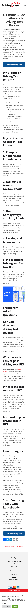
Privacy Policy (14, 582)
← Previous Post (8, 547)
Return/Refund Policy (14, 579)
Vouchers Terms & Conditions (14, 561)
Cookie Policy (14, 566)
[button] (25, 5)
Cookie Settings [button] (6, 606)
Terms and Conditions (14, 564)
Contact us (14, 574)
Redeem (14, 577)
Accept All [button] (15, 606)
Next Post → (21, 547)
